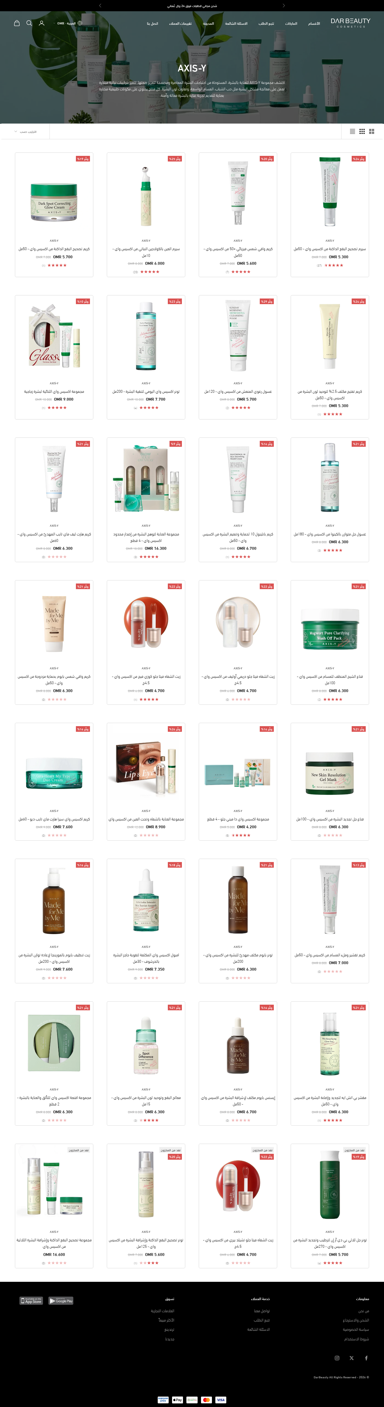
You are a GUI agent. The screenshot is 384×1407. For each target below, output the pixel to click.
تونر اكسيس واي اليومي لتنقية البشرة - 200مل (146, 391)
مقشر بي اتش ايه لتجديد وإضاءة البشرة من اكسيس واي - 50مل (330, 1100)
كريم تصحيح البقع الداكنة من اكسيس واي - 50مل (54, 248)
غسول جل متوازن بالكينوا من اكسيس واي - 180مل (330, 534)
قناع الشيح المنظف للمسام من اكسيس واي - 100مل (330, 679)
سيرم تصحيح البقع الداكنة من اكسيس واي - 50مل (330, 248)
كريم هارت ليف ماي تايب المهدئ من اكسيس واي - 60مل (54, 537)
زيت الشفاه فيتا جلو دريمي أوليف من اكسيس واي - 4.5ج (238, 679)
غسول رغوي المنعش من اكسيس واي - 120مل (238, 391)
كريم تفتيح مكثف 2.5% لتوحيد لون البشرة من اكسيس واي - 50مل (330, 394)
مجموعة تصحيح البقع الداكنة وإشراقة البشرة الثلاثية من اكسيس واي (54, 1243)
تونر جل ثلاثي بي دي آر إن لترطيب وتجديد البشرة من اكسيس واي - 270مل (330, 1243)
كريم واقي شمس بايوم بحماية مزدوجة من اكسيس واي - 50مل (54, 679)
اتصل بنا (152, 23)
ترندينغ (169, 1329)
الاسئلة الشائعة (236, 23)
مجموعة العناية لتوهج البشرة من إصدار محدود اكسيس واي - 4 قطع (146, 537)
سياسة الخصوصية (356, 1329)
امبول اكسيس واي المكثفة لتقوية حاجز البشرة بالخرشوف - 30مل (146, 958)
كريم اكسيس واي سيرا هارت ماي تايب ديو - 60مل (54, 819)
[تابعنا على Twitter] (351, 1358)
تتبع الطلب (266, 23)
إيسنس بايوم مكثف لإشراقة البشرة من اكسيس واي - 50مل (238, 1100)
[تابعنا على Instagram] (337, 1358)
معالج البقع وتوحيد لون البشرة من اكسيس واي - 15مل (146, 1100)
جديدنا (169, 1338)
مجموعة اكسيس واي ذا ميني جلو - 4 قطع (238, 819)
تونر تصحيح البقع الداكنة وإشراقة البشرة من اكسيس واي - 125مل (146, 1243)
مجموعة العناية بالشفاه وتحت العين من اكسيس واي (146, 819)
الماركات (291, 23)
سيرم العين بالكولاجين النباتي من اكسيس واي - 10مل (146, 251)
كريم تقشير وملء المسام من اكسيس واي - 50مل (330, 954)
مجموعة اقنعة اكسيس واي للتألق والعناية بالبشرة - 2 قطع (54, 1100)
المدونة (208, 23)
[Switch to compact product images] (352, 131)
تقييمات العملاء (180, 23)
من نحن (363, 1310)
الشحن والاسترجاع (356, 1320)
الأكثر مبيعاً (166, 1320)
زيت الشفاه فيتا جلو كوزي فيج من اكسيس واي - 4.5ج (146, 679)
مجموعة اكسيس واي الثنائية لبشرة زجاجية (54, 391)
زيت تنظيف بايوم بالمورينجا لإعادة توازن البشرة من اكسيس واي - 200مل (54, 958)
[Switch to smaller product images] (362, 131)
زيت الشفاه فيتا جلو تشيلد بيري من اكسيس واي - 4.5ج (238, 1243)
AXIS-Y (330, 240)
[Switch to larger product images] (371, 131)
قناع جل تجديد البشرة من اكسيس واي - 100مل (330, 819)
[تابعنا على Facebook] (366, 1358)
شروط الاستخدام (356, 1338)
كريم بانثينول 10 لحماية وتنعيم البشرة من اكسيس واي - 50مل (238, 537)
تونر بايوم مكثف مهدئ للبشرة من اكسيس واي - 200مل (238, 958)
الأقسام (314, 23)
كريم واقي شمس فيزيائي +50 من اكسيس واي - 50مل (238, 251)
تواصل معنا (262, 1310)
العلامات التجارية (162, 1310)
